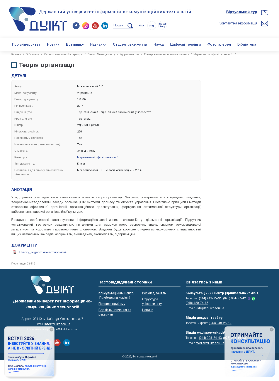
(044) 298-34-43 (210, 338)
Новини (53, 44)
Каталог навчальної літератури (63, 54)
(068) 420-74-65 (197, 303)
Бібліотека (246, 44)
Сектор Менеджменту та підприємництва (113, 54)
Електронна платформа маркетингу (166, 54)
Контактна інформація (237, 23)
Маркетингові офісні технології (213, 54)
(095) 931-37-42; (235, 298)
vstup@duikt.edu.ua (210, 308)
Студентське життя (130, 44)
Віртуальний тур (241, 12)
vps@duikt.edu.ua (64, 329)
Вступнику (75, 44)
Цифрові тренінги (185, 44)
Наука (159, 44)
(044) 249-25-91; (210, 298)
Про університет (26, 44)
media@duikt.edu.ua (210, 343)
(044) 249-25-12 (220, 323)
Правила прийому (112, 304)
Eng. (152, 25)
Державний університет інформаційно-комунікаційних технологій (115, 11)
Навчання (98, 44)
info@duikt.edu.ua (57, 324)
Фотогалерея (219, 44)
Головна (16, 54)
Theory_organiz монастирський (42, 252)
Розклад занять (154, 293)
